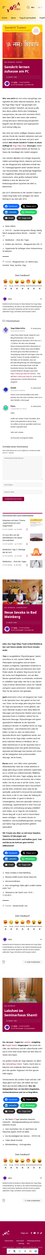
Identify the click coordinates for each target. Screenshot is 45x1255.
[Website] (41, 299)
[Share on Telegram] (25, 1251)
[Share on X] (14, 1251)
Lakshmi (27, 1042)
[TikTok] (41, 1233)
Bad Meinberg (9, 62)
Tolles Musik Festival (13, 1140)
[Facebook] (31, 1233)
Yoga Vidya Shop (19, 145)
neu (26, 906)
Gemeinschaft (21, 607)
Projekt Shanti (11, 1045)
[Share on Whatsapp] (19, 1251)
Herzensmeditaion (12, 881)
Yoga (24, 265)
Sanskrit (5, 265)
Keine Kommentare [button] (33, 962)
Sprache (18, 265)
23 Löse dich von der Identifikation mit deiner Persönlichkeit (12, 538)
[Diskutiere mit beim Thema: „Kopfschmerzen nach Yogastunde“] (36, 523)
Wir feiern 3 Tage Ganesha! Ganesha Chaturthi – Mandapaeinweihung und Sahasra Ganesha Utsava (20, 1122)
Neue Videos (10, 226)
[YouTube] (34, 1233)
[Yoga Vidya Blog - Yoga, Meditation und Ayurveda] (13, 7)
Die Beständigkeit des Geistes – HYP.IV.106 (22, 1136)
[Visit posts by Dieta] (7, 83)
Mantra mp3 (33, 262)
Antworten (37, 328)
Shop (12, 265)
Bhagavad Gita (18, 262)
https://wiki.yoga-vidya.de (22, 376)
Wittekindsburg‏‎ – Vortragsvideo (18, 1144)
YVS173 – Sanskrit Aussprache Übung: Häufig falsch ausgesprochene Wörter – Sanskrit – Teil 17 (22, 233)
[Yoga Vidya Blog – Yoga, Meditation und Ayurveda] (5, 1233)
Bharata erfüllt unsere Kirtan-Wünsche (20, 877)
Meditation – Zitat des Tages (17, 240)
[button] (4, 7)
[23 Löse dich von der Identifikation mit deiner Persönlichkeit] (36, 537)
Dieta (15, 82)
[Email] (30, 1251)
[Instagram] (37, 1233)
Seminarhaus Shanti (14, 1064)
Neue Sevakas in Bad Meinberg (17, 872)
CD (26, 262)
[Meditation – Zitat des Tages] (36, 564)
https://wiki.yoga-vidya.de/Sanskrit (23, 373)
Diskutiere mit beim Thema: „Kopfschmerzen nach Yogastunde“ (13, 523)
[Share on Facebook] (9, 1251)
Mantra (19, 62)
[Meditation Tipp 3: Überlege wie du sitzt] (36, 552)
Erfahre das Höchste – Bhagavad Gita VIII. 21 (23, 244)
